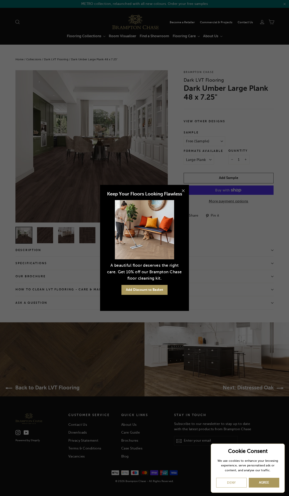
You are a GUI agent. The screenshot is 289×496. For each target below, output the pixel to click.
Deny (231, 482)
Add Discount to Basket (144, 290)
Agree (264, 482)
